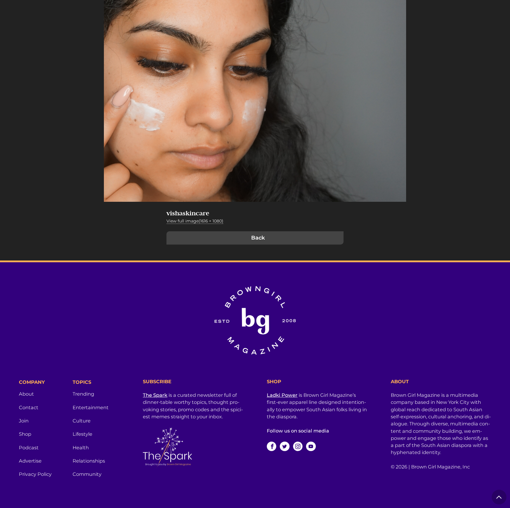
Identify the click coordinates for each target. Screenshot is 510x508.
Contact (28, 407)
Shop (25, 434)
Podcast (29, 447)
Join (24, 421)
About (26, 394)
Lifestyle (82, 434)
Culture (82, 421)
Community (87, 474)
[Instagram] (298, 446)
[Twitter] (284, 446)
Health (81, 447)
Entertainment (91, 407)
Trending (83, 394)
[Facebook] (271, 446)
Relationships (89, 461)
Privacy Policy (35, 474)
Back (258, 238)
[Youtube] (311, 446)
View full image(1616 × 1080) (194, 221)
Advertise (30, 461)
